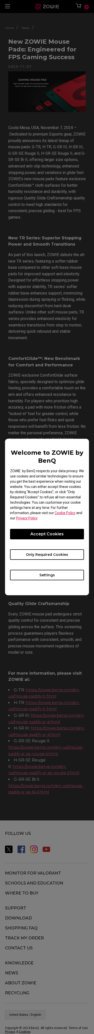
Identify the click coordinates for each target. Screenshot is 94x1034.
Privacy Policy (26, 518)
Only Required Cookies (47, 554)
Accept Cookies (47, 534)
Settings (47, 575)
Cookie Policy (65, 513)
